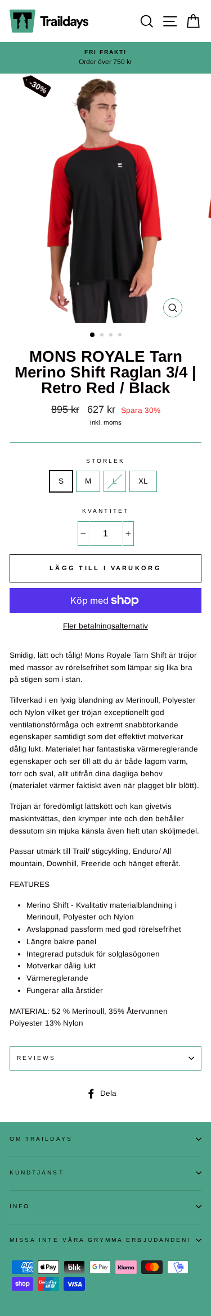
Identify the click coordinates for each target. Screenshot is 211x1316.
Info (20, 1206)
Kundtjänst (37, 1172)
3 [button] (112, 336)
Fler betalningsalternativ (105, 626)
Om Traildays (41, 1139)
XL (143, 481)
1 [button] (93, 335)
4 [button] (121, 336)
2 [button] (103, 336)
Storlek (105, 461)
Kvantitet (105, 511)
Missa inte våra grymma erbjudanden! (100, 1240)
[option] (105, 58)
